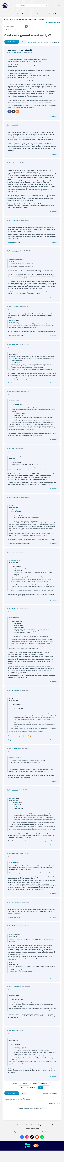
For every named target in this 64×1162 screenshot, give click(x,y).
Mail (17, 111)
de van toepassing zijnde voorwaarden (42, 227)
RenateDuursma (16, 52)
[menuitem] (52, 1103)
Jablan (11, 242)
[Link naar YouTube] (37, 1137)
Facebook (9, 111)
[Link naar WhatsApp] (42, 1137)
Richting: (23, 1087)
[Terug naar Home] (4, 5)
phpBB (26, 1108)
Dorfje (11, 383)
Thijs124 (11, 917)
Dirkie (13, 163)
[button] (46, 6)
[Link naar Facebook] (22, 1137)
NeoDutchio (15, 125)
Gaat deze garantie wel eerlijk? (27, 35)
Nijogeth (11, 740)
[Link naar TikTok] (32, 1137)
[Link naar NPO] (36, 1145)
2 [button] (50, 42)
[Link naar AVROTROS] (28, 1145)
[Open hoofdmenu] (59, 5)
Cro (13, 448)
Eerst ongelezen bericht (34, 42)
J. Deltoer (14, 306)
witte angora (15, 251)
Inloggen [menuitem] (57, 22)
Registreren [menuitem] (49, 22)
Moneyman (15, 220)
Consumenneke (13, 335)
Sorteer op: (35, 1083)
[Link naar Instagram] (27, 1137)
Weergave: (14, 1083)
